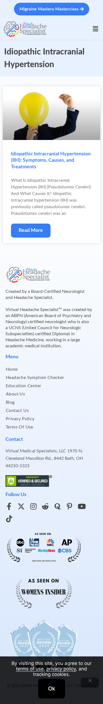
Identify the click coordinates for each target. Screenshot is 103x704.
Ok (51, 688)
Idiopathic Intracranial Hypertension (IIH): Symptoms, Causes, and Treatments (51, 160)
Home (12, 369)
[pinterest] (69, 506)
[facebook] (9, 506)
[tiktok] (9, 518)
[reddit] (45, 506)
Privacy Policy (20, 419)
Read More (31, 230)
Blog (10, 402)
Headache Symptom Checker (35, 377)
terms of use (30, 669)
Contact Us (17, 410)
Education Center (23, 386)
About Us (15, 394)
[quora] (57, 506)
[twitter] (21, 506)
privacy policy (61, 669)
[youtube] (81, 506)
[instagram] (33, 506)
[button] (95, 29)
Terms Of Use (19, 427)
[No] (90, 683)
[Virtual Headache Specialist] (25, 28)
